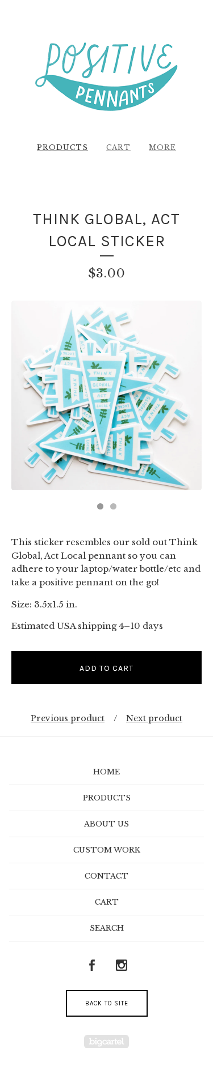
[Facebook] (92, 966)
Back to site (106, 1003)
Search (107, 928)
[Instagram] (121, 966)
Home (106, 772)
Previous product (68, 718)
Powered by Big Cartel (106, 1041)
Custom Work (106, 850)
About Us (106, 824)
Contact (106, 876)
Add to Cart (106, 668)
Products (62, 147)
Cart (118, 147)
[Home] (106, 75)
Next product (154, 718)
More (162, 147)
